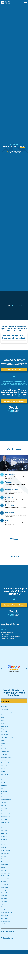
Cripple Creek (5, 765)
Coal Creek (4, 754)
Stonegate (4, 895)
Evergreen (4, 791)
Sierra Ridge (4, 887)
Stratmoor (4, 901)
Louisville (3, 847)
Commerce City (5, 763)
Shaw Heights (5, 878)
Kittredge (4, 833)
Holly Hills (4, 819)
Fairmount (4, 794)
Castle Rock (4, 743)
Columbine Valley (6, 757)
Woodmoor (4, 924)
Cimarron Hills (5, 751)
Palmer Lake (4, 864)
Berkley (3, 723)
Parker (3, 867)
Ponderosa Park (5, 873)
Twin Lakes (4, 909)
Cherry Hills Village (6, 748)
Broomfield (4, 731)
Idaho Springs (5, 822)
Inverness (4, 828)
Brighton (3, 729)
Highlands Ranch (6, 816)
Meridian (3, 856)
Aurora (3, 720)
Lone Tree (4, 844)
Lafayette (4, 836)
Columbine (4, 760)
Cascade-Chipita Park (7, 737)
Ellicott (3, 782)
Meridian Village (5, 853)
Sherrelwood (4, 884)
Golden (3, 811)
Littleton (3, 842)
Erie (2, 788)
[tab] (14, 701)
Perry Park (4, 870)
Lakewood (4, 839)
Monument (4, 859)
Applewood (4, 715)
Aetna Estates (5, 709)
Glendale (3, 805)
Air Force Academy (6, 712)
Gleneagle (4, 808)
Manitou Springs (5, 850)
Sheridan (3, 881)
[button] (14, 463)
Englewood (4, 785)
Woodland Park (5, 921)
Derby (3, 771)
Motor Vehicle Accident (17, 305)
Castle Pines (4, 740)
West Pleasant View (6, 912)
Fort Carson (4, 796)
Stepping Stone (5, 890)
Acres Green (4, 706)
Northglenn (4, 861)
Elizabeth (3, 780)
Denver (3, 768)
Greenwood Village (6, 813)
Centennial (4, 746)
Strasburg (4, 898)
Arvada (3, 717)
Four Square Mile (6, 799)
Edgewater (4, 777)
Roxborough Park (6, 876)
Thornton (4, 907)
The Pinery (4, 904)
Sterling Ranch (5, 893)
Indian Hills (4, 825)
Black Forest (4, 726)
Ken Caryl (4, 830)
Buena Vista (4, 734)
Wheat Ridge (4, 918)
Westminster (4, 915)
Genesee (3, 802)
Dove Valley (4, 774)
